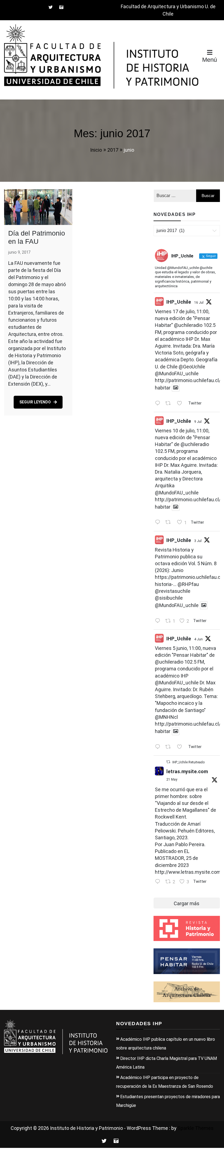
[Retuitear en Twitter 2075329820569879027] (169, 522)
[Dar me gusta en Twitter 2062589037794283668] (181, 747)
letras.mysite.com (187, 771)
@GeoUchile (192, 367)
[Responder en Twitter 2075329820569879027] (159, 522)
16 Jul (199, 302)
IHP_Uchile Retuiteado (188, 762)
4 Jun (198, 639)
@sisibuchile (169, 598)
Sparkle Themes (196, 1128)
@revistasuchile (172, 591)
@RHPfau (188, 584)
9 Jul (198, 422)
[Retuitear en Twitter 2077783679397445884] (169, 403)
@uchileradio (188, 325)
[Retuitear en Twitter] (168, 762)
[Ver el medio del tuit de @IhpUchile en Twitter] (175, 388)
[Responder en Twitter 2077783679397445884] (159, 403)
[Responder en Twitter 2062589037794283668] (159, 747)
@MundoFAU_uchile (177, 373)
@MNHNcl (166, 717)
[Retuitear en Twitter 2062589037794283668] (169, 747)
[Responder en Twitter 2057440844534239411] (159, 882)
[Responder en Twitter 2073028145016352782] (159, 621)
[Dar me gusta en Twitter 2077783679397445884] (181, 403)
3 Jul (198, 541)
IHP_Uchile (178, 302)
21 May (171, 779)
